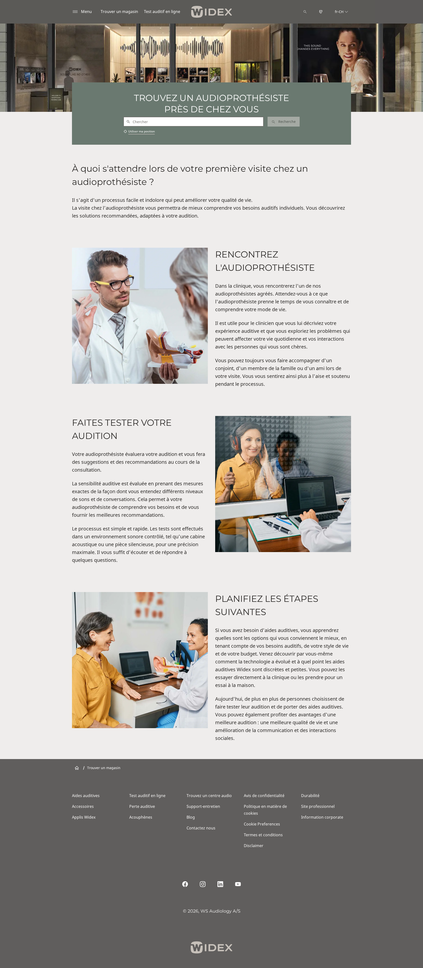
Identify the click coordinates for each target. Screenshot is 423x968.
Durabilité (310, 795)
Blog (191, 817)
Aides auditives (86, 795)
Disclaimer (253, 845)
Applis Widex (83, 817)
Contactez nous (201, 828)
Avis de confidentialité (264, 795)
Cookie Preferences (262, 824)
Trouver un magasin (119, 11)
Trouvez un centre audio (209, 795)
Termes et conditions (263, 835)
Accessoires (83, 806)
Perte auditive (142, 806)
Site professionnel (318, 806)
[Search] (305, 12)
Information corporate (322, 817)
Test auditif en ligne (162, 11)
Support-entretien (203, 806)
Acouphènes (140, 817)
